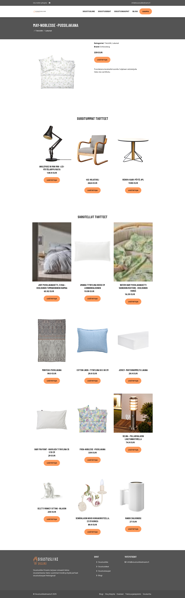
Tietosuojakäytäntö (133, 594)
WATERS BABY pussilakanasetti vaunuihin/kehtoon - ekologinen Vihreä (133, 288)
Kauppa (145, 11)
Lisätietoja (102, 60)
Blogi (135, 11)
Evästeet (120, 594)
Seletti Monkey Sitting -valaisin (51, 508)
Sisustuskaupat (121, 11)
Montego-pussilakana (51, 370)
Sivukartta (147, 594)
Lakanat (48, 31)
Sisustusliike (89, 11)
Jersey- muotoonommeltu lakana (133, 370)
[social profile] (49, 3)
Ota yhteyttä (110, 594)
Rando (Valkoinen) (133, 518)
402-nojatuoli (92, 179)
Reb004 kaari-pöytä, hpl (133, 179)
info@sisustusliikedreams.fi (141, 3)
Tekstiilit (39, 31)
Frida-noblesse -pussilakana (92, 449)
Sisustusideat (104, 11)
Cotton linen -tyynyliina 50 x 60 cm (92, 370)
